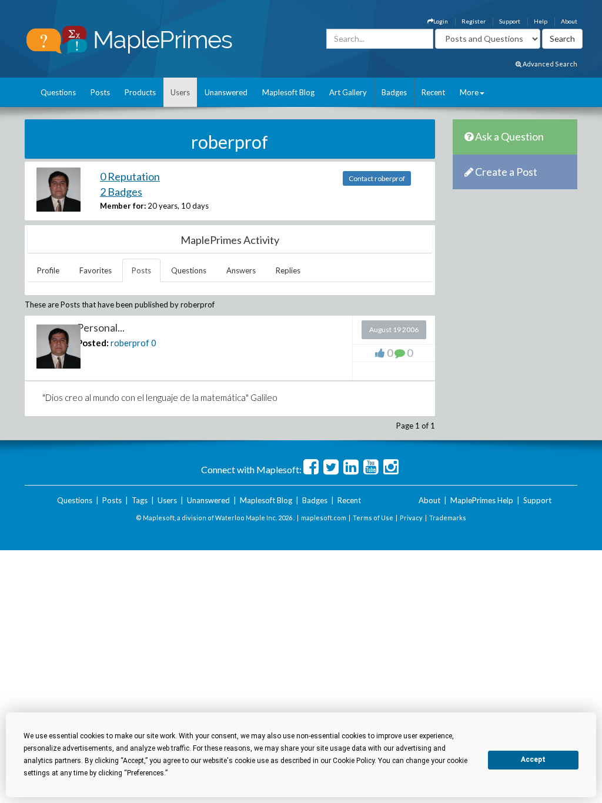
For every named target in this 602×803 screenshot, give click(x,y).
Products (140, 92)
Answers (241, 270)
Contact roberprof (377, 178)
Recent (433, 92)
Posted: (93, 342)
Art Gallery (348, 92)
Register (473, 21)
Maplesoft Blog (288, 92)
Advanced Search (549, 64)
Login (440, 21)
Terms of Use (373, 517)
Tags (140, 500)
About (569, 21)
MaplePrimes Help (481, 500)
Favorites (95, 270)
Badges (394, 92)
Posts (100, 92)
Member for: (123, 205)
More (469, 92)
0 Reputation (130, 176)
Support (509, 21)
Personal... (101, 327)
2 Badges (121, 191)
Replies (288, 270)
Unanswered (226, 92)
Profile (48, 270)
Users (180, 92)
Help (540, 21)
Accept (533, 759)
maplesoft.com (323, 517)
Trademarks (447, 517)
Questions (58, 92)
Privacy (411, 517)
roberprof (130, 342)
